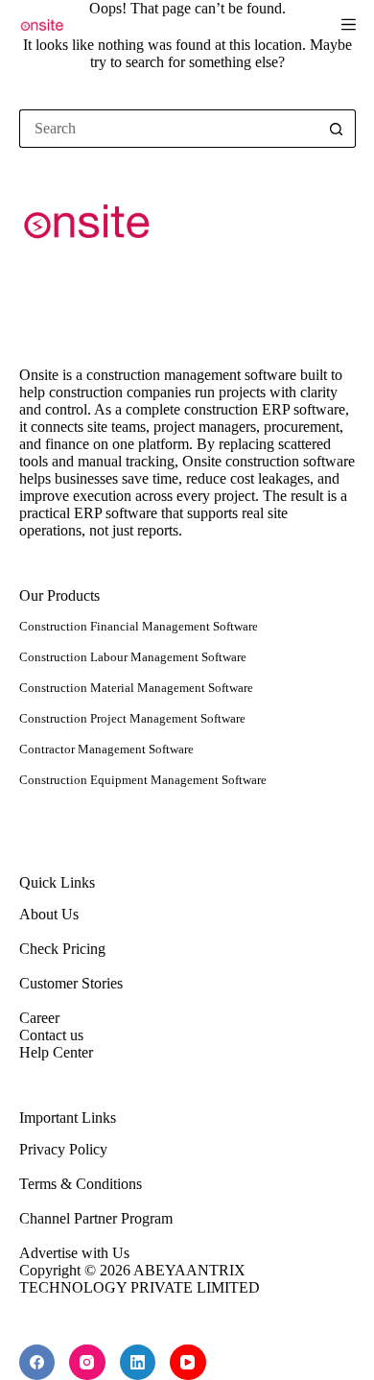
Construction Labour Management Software (132, 657)
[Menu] (348, 24)
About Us (49, 914)
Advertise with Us (74, 1253)
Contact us (51, 1035)
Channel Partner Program (96, 1218)
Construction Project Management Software (132, 718)
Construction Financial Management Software (138, 626)
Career (39, 1018)
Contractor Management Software (106, 749)
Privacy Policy (63, 1149)
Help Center (56, 1052)
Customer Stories (71, 983)
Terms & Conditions (80, 1184)
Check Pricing (62, 948)
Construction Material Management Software (136, 687)
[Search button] (336, 128)
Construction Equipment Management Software (143, 780)
